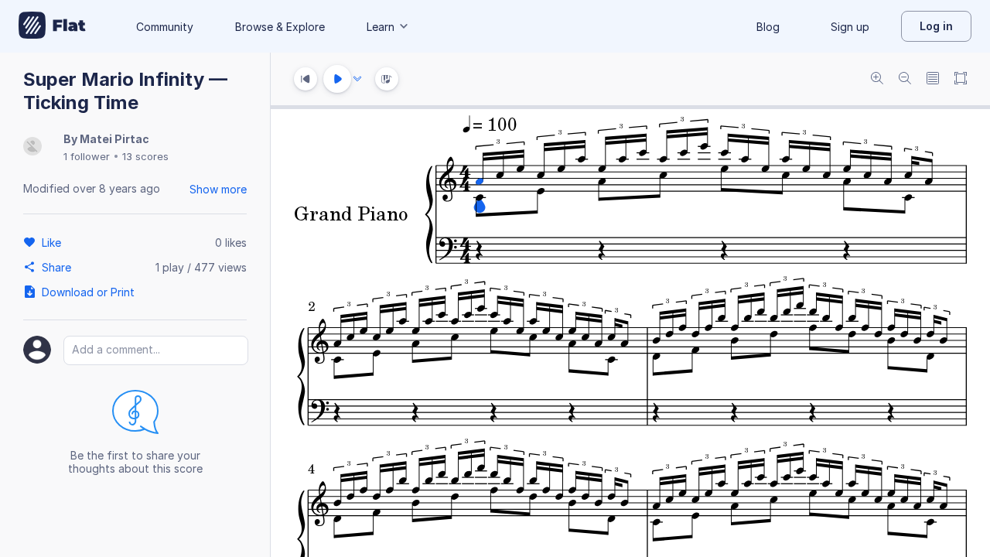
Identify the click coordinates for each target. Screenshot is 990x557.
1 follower (86, 156)
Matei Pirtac (114, 138)
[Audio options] (357, 79)
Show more (218, 189)
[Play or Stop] (337, 79)
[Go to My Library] (52, 26)
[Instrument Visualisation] (386, 79)
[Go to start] (305, 79)
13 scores (145, 156)
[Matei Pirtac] (32, 147)
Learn (380, 26)
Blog (768, 26)
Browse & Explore (280, 26)
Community (164, 26)
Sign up (850, 26)
